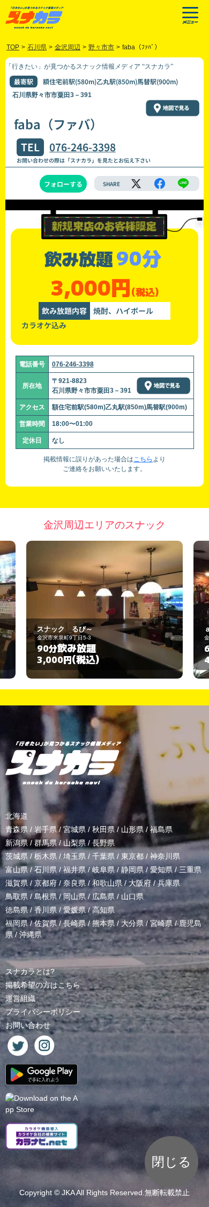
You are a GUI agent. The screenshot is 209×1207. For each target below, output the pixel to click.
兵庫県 (169, 883)
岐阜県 (103, 869)
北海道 (16, 816)
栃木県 (45, 856)
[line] (183, 183)
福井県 (74, 869)
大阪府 (140, 883)
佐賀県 (45, 923)
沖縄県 (30, 934)
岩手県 (45, 829)
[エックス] (136, 183)
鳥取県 (16, 896)
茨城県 (16, 856)
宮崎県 (161, 923)
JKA (68, 1192)
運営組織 (20, 998)
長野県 (103, 842)
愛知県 (161, 869)
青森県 (16, 829)
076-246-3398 (82, 146)
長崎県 (74, 923)
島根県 (45, 896)
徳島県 (16, 910)
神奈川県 (165, 856)
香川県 (45, 910)
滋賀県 (16, 883)
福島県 (161, 829)
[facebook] (159, 183)
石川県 (45, 869)
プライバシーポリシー (42, 1011)
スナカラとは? (30, 971)
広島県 (103, 896)
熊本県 (103, 923)
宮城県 (74, 829)
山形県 (132, 829)
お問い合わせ (27, 1025)
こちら (143, 459)
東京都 (132, 856)
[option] (104, 610)
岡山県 (74, 896)
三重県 (190, 869)
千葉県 (103, 856)
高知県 (103, 910)
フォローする (63, 183)
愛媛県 (74, 910)
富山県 (16, 869)
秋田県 (103, 829)
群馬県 (45, 842)
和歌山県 (107, 883)
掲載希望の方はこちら (42, 985)
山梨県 (74, 842)
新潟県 (16, 842)
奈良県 (74, 883)
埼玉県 (74, 856)
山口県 (132, 896)
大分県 (132, 923)
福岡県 (16, 923)
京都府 (45, 883)
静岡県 (132, 869)
